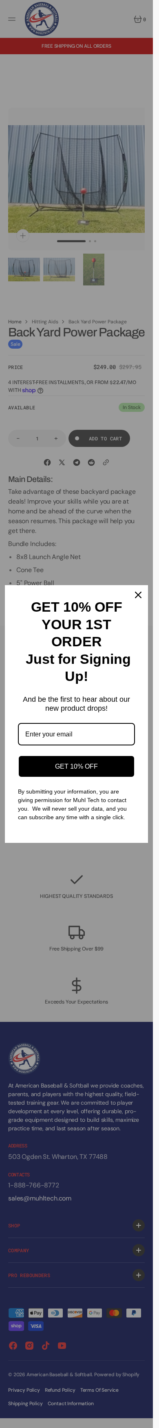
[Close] (138, 595)
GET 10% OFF (76, 766)
